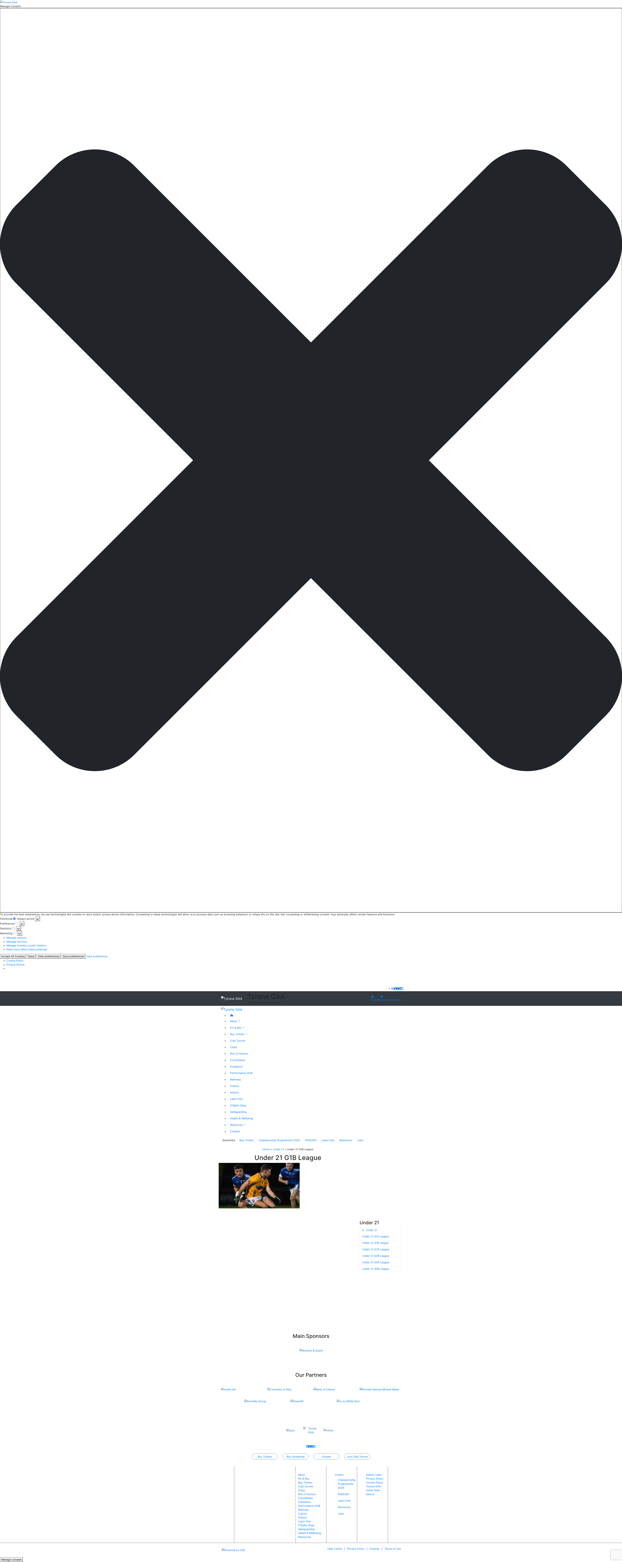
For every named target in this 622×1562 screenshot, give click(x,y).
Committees (237, 1060)
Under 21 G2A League (375, 1249)
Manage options (16, 937)
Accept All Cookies (13, 956)
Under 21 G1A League (375, 1236)
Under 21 (278, 1149)
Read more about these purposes (26, 949)
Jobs (360, 1140)
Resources (346, 1140)
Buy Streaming (296, 1456)
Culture (234, 1085)
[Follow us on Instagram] (400, 988)
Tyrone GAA (373, 1486)
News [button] (234, 1021)
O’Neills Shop (238, 1105)
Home (266, 1149)
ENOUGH (311, 1140)
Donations (236, 1066)
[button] (311, 460)
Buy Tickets (246, 1140)
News (301, 1474)
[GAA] (290, 1430)
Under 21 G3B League (375, 1269)
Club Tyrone (237, 1040)
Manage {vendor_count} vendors (26, 945)
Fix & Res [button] (236, 1027)
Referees (235, 1079)
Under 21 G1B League (375, 1243)
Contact (235, 1131)
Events (339, 1474)
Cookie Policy (14, 960)
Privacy (355, 1548)
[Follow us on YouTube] (402, 988)
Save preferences (73, 956)
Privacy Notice (15, 964)
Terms (393, 1548)
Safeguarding (238, 1111)
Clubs (233, 1047)
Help (334, 1548)
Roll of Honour (239, 1053)
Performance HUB (241, 1072)
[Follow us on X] (398, 988)
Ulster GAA (373, 1490)
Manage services (16, 941)
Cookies (374, 1548)
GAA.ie (370, 1494)
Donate (375, 999)
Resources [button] (237, 1124)
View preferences (48, 956)
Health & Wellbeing (241, 1118)
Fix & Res (303, 1478)
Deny (31, 956)
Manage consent (11, 1559)
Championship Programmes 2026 (279, 1140)
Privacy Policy (374, 1478)
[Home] (314, 1015)
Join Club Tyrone (390, 999)
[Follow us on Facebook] (395, 988)
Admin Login (373, 1474)
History (234, 1092)
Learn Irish (236, 1098)
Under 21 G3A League (375, 1262)
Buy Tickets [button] (237, 1034)
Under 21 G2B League (375, 1256)
